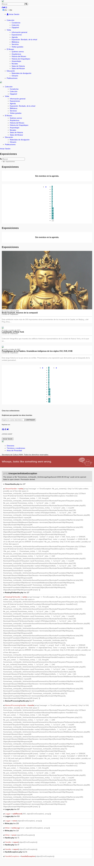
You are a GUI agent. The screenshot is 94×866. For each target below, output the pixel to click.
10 (53, 208)
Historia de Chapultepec (21, 59)
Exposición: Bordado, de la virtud (24, 39)
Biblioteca (15, 42)
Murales (15, 64)
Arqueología (16, 61)
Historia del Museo (19, 56)
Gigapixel (15, 27)
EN (11, 10)
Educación (11, 71)
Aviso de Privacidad (14, 450)
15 (53, 220)
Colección (10, 20)
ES (5, 10)
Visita (9, 30)
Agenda (15, 37)
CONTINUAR (30, 420)
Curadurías (16, 23)
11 (52, 211)
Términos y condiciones (16, 448)
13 (53, 216)
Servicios (15, 44)
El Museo (10, 49)
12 (53, 213)
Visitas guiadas (17, 47)
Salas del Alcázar (18, 68)
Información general (19, 32)
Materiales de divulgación (21, 73)
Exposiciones (17, 35)
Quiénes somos (18, 52)
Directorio (10, 446)
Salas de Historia (18, 66)
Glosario (15, 76)
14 (53, 218)
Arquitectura (16, 54)
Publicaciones (12, 78)
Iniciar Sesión (13, 14)
